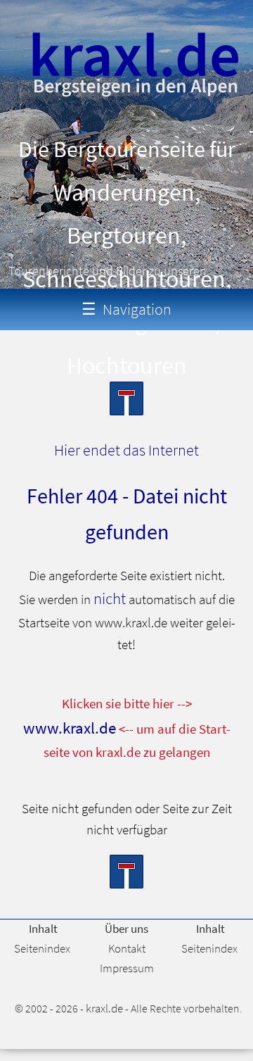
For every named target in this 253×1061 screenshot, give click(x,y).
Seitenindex (42, 948)
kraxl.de (104, 1008)
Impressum (127, 968)
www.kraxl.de (69, 728)
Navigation (126, 309)
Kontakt (126, 948)
